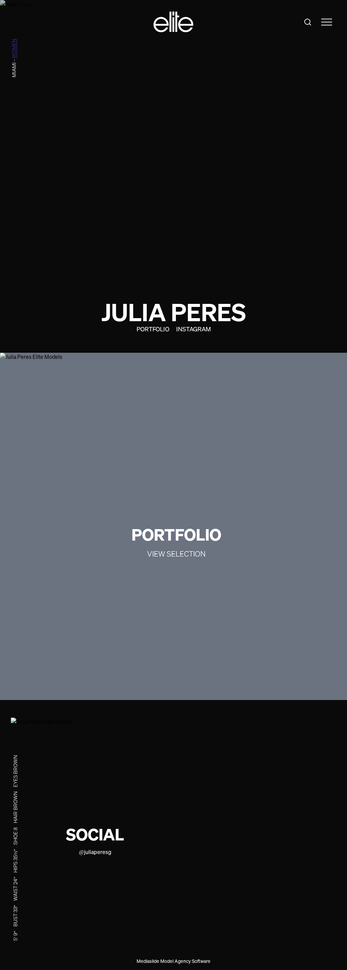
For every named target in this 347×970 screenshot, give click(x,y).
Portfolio (153, 329)
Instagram (193, 329)
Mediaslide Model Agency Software (173, 961)
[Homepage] (173, 22)
